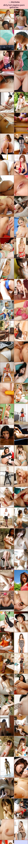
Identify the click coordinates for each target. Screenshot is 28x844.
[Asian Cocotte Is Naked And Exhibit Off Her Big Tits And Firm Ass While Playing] (21, 435)
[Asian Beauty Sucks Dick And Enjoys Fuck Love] (7, 102)
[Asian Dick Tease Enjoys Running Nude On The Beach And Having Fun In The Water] (7, 767)
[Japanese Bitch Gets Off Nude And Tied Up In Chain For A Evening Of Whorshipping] (21, 497)
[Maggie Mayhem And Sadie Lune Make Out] (7, 61)
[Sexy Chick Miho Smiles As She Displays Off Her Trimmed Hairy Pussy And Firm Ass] (21, 538)
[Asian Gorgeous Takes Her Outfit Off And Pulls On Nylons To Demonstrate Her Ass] (21, 123)
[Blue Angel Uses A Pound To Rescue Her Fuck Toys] (21, 829)
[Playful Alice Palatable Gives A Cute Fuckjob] (7, 829)
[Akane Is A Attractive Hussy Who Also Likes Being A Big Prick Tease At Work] (7, 559)
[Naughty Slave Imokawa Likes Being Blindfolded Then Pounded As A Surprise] (7, 310)
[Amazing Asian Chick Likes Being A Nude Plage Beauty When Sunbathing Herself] (21, 518)
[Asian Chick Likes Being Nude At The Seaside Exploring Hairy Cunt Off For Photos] (7, 746)
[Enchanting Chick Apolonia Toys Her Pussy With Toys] (21, 684)
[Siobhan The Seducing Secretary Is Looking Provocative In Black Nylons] (7, 331)
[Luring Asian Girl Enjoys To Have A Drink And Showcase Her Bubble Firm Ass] (7, 185)
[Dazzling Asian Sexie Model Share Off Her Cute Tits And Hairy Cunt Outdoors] (7, 538)
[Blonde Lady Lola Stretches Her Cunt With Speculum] (7, 497)
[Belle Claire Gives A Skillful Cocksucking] (7, 206)
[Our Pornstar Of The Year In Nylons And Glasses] (7, 518)
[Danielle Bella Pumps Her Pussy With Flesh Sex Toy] (7, 227)
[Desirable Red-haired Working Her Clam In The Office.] (21, 289)
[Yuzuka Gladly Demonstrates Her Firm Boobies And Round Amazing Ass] (21, 809)
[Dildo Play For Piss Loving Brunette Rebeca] (7, 40)
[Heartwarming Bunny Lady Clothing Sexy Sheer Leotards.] (7, 414)
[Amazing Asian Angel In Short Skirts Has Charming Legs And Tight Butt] (21, 455)
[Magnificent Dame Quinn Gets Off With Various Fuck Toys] (21, 705)
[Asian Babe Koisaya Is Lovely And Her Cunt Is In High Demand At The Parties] (21, 559)
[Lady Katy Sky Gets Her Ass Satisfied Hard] (21, 476)
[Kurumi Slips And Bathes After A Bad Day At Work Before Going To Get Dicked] (7, 788)
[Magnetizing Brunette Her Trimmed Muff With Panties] (21, 61)
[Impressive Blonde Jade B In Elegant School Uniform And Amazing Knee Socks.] (7, 268)
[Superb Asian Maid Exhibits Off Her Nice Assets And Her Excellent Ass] (7, 725)
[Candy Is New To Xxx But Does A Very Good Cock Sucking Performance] (21, 81)
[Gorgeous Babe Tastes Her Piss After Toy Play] (7, 601)
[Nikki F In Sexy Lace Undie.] (21, 227)
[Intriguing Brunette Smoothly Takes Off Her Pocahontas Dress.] (21, 102)
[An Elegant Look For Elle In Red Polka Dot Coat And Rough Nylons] (21, 248)
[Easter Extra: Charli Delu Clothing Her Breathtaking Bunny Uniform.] (7, 455)
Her (14, 2)
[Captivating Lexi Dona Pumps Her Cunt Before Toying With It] (21, 185)
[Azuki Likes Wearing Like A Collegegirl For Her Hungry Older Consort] (7, 809)
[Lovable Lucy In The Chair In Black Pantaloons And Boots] (21, 331)
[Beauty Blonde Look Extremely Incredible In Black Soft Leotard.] (7, 476)
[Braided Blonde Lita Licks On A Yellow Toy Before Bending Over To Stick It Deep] (7, 393)
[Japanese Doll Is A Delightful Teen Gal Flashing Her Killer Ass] (7, 81)
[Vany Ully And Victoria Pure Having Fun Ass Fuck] (21, 351)
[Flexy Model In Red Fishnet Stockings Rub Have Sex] (21, 165)
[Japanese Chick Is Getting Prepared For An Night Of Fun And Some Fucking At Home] (7, 351)
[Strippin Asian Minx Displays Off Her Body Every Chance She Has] (21, 725)
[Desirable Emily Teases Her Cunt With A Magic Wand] (21, 414)
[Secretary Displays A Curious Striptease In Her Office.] (7, 144)
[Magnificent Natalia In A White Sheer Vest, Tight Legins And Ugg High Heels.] (7, 622)
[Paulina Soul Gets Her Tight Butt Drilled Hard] (21, 601)
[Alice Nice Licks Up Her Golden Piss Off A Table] (7, 435)
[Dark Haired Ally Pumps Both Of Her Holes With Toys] (21, 206)
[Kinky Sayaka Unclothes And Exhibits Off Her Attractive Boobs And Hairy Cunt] (7, 684)
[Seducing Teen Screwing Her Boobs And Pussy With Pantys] (21, 19)
